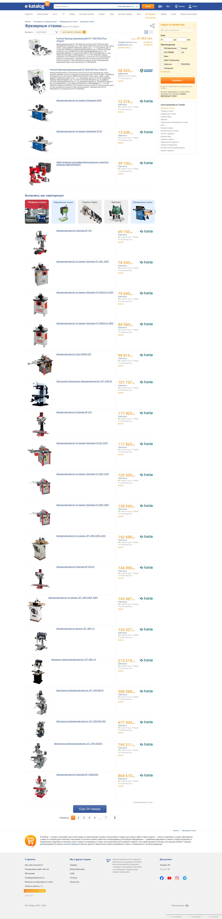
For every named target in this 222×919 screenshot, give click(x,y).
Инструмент (151, 14)
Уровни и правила (167, 150)
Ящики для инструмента (170, 142)
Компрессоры (166, 136)
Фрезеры (164, 119)
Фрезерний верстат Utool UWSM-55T (73, 354)
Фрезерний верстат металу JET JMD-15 (75, 628)
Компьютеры (42, 14)
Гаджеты (29, 14)
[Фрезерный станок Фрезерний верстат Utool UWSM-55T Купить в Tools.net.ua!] (146, 355)
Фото (55, 14)
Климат (102, 14)
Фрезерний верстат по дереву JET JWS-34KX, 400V (73, 598)
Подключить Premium (35, 891)
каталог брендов (71, 844)
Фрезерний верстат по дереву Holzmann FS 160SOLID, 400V (84, 323)
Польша (73, 878)
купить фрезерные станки (173, 95)
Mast (166, 56)
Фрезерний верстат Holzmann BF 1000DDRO (77, 774)
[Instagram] (177, 878)
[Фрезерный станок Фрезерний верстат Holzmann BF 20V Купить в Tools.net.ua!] (146, 413)
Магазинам (30, 873)
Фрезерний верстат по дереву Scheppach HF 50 (79, 131)
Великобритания (77, 869)
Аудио (72, 14)
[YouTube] (169, 878)
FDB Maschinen (170, 48)
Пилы (163, 125)
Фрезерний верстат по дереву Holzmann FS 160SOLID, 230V (84, 292)
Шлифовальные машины (170, 131)
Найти (148, 6)
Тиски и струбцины (167, 134)
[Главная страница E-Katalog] (37, 6)
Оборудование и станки (68, 22)
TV (63, 14)
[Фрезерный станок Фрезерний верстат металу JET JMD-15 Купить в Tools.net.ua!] (146, 629)
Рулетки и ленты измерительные (173, 148)
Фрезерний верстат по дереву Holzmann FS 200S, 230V (82, 474)
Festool (184, 48)
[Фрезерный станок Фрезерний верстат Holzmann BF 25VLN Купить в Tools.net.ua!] (146, 567)
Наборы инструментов (169, 145)
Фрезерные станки (87, 22)
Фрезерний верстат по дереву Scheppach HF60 (78, 100)
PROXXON (185, 64)
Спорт (173, 14)
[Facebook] (162, 878)
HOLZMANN (169, 52)
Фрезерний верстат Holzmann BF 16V (74, 230)
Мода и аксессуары (189, 14)
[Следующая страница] (115, 817)
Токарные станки (167, 111)
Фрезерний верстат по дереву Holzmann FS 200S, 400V (82, 505)
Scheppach (168, 68)
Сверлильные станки (168, 114)
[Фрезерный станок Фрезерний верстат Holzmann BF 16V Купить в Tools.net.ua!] (146, 231)
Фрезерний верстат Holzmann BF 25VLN (75, 567)
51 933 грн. (148, 42)
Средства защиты (167, 139)
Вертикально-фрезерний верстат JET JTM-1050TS (78, 744)
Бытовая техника (87, 14)
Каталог (28, 22)
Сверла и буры (166, 117)
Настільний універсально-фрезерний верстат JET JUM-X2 (84, 381)
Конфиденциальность (35, 878)
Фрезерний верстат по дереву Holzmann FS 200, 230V (82, 443)
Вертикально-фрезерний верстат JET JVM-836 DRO (81, 721)
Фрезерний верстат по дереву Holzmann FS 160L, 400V (82, 261)
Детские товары (125, 14)
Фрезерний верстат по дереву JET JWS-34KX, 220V (81, 536)
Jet (182, 52)
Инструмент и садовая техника (45, 22)
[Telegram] (185, 878)
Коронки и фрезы (167, 128)
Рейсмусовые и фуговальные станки (174, 122)
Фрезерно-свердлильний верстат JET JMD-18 (73, 659)
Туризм (163, 14)
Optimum (168, 64)
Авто (139, 14)
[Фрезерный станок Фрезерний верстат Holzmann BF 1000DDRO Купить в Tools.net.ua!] (146, 775)
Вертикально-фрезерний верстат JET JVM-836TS (80, 690)
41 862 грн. (148, 45)
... (100, 817)
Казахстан (74, 882)
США (72, 873)
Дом (112, 14)
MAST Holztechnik (171, 60)
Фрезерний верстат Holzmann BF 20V (74, 412)
